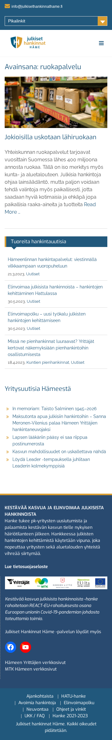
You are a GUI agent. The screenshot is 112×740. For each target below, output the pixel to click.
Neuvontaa (37, 710)
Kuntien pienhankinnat (47, 362)
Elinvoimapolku (79, 703)
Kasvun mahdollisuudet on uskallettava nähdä (59, 451)
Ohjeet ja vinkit (71, 710)
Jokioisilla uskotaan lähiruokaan (50, 137)
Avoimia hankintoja (37, 703)
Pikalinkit (16, 20)
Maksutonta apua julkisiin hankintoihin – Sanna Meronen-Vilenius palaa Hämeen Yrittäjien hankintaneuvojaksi (59, 423)
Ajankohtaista (40, 697)
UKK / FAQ (35, 716)
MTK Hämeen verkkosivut (31, 669)
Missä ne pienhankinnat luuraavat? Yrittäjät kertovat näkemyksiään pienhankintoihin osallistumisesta (51, 348)
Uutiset (33, 274)
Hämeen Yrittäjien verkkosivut (35, 663)
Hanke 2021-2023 (70, 716)
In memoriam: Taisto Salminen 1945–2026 (54, 408)
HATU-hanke (73, 697)
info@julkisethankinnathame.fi (37, 6)
